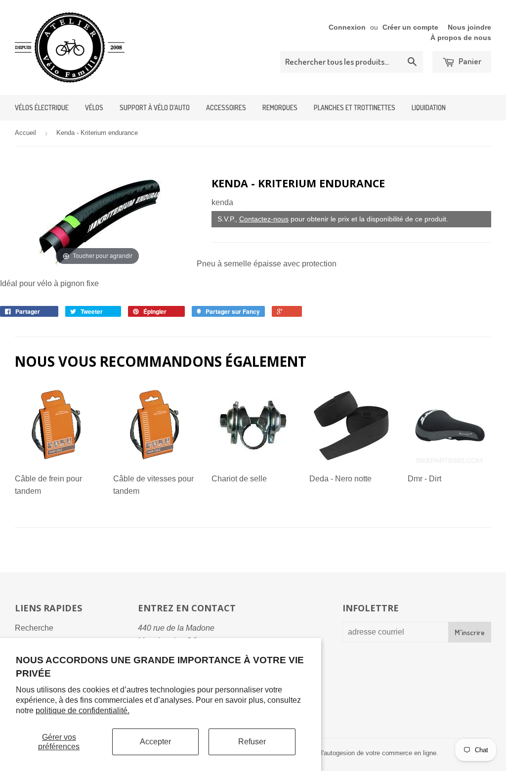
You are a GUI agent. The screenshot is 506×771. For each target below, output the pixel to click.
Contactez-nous (264, 219)
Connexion (347, 27)
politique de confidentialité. (82, 710)
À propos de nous (460, 38)
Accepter (155, 741)
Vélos (94, 107)
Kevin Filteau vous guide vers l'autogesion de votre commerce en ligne (335, 753)
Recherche (34, 628)
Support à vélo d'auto (155, 107)
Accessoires (226, 107)
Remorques (279, 107)
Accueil (25, 132)
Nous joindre (469, 27)
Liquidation (429, 107)
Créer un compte (410, 27)
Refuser (252, 741)
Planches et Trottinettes (354, 107)
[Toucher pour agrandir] (98, 221)
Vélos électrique (42, 107)
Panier (469, 61)
